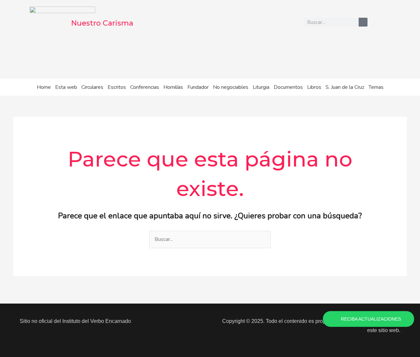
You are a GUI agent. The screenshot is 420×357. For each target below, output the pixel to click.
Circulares (92, 87)
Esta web (66, 87)
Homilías (173, 87)
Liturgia (261, 87)
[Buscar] (363, 22)
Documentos (288, 87)
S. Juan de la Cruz (345, 87)
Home (44, 87)
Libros (314, 87)
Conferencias (144, 87)
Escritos (117, 87)
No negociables (230, 87)
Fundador (198, 87)
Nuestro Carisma (102, 23)
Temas (376, 87)
